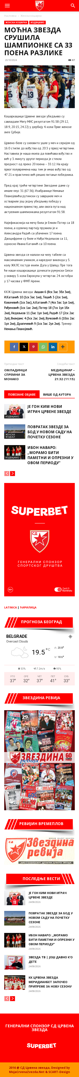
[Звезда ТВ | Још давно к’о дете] (14, 962)
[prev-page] (6, 473)
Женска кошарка (31, 16)
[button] (7, 5)
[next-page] (12, 473)
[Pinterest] (33, 347)
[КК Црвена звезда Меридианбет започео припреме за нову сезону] (14, 982)
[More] (62, 347)
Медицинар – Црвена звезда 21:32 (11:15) (61, 374)
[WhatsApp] (43, 347)
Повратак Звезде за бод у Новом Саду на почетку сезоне (49, 431)
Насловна (10, 16)
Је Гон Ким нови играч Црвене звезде (49, 409)
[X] (24, 347)
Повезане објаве (22, 394)
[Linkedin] (53, 347)
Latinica (10, 607)
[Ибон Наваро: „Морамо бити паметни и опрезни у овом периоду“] (14, 452)
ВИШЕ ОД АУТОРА (57, 394)
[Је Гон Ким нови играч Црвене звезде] (14, 411)
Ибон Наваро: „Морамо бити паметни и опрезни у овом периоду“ (50, 455)
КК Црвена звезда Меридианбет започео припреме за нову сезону (50, 981)
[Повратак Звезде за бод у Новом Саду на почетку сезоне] (14, 431)
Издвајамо (37, 22)
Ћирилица (28, 607)
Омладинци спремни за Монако (15, 374)
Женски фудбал (10, 435)
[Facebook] (14, 347)
